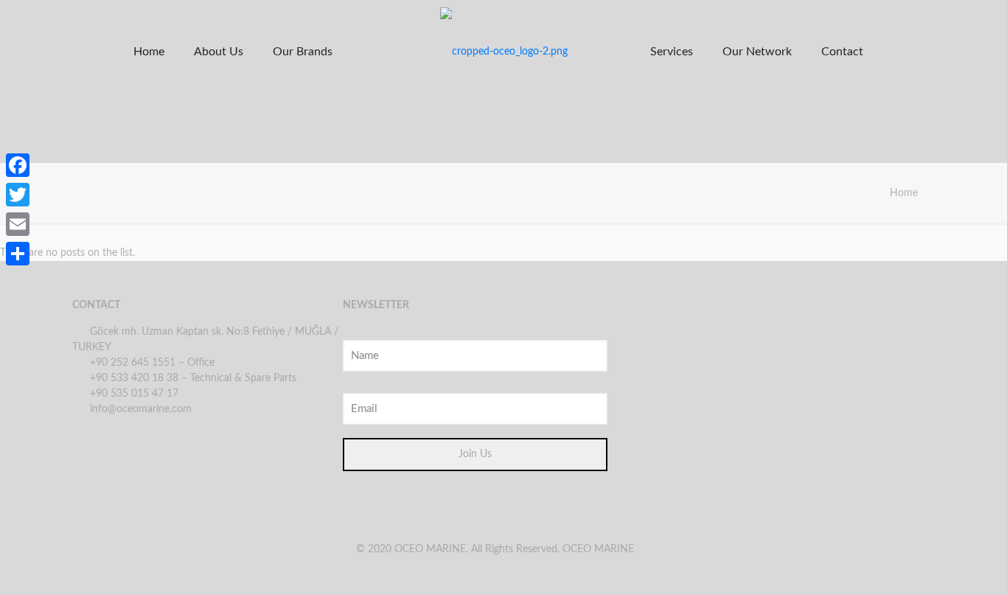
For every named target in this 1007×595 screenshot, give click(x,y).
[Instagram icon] (507, 571)
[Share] (17, 253)
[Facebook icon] (482, 571)
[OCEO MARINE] (503, 51)
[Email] (17, 224)
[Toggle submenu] (218, 132)
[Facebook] (17, 165)
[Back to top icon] (936, 564)
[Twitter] (17, 194)
